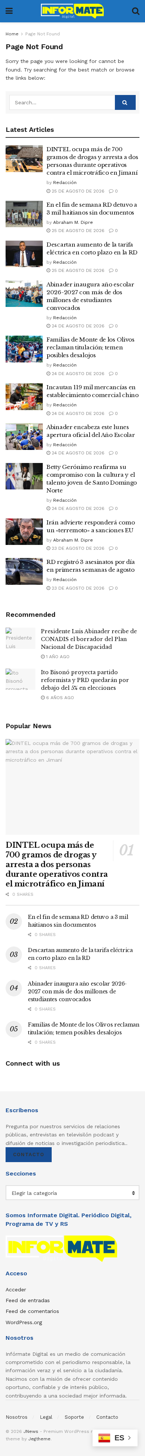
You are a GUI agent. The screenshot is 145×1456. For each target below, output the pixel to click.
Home (12, 34)
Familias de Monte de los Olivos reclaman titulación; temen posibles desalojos (90, 347)
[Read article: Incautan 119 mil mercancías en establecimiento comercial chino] (24, 396)
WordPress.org (24, 1322)
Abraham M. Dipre (73, 222)
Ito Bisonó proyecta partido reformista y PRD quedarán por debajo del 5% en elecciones (85, 680)
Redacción (65, 182)
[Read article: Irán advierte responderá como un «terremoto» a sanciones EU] (24, 531)
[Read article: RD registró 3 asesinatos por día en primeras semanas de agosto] (24, 571)
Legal (46, 1417)
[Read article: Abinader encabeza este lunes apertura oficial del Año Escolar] (24, 436)
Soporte (74, 1417)
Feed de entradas (28, 1300)
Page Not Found (42, 34)
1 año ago (57, 656)
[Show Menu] (9, 11)
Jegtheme (39, 1438)
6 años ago (59, 697)
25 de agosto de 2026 (77, 191)
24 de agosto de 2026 (77, 326)
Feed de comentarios (32, 1311)
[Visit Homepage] (72, 11)
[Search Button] (135, 11)
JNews (30, 1431)
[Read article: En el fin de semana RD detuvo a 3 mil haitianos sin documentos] (24, 214)
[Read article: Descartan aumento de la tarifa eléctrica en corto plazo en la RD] (24, 254)
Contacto (28, 1154)
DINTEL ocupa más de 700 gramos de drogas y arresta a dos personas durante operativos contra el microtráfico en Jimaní (57, 864)
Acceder (16, 1289)
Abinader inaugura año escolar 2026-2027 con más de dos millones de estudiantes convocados (77, 991)
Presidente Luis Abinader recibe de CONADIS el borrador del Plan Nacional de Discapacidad (89, 639)
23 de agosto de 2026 (77, 548)
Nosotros (17, 1417)
